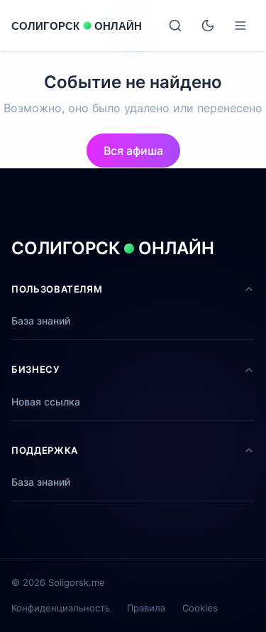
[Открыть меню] (240, 25)
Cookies (200, 608)
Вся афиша (133, 150)
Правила (146, 608)
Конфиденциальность (60, 608)
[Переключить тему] (208, 25)
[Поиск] (175, 25)
